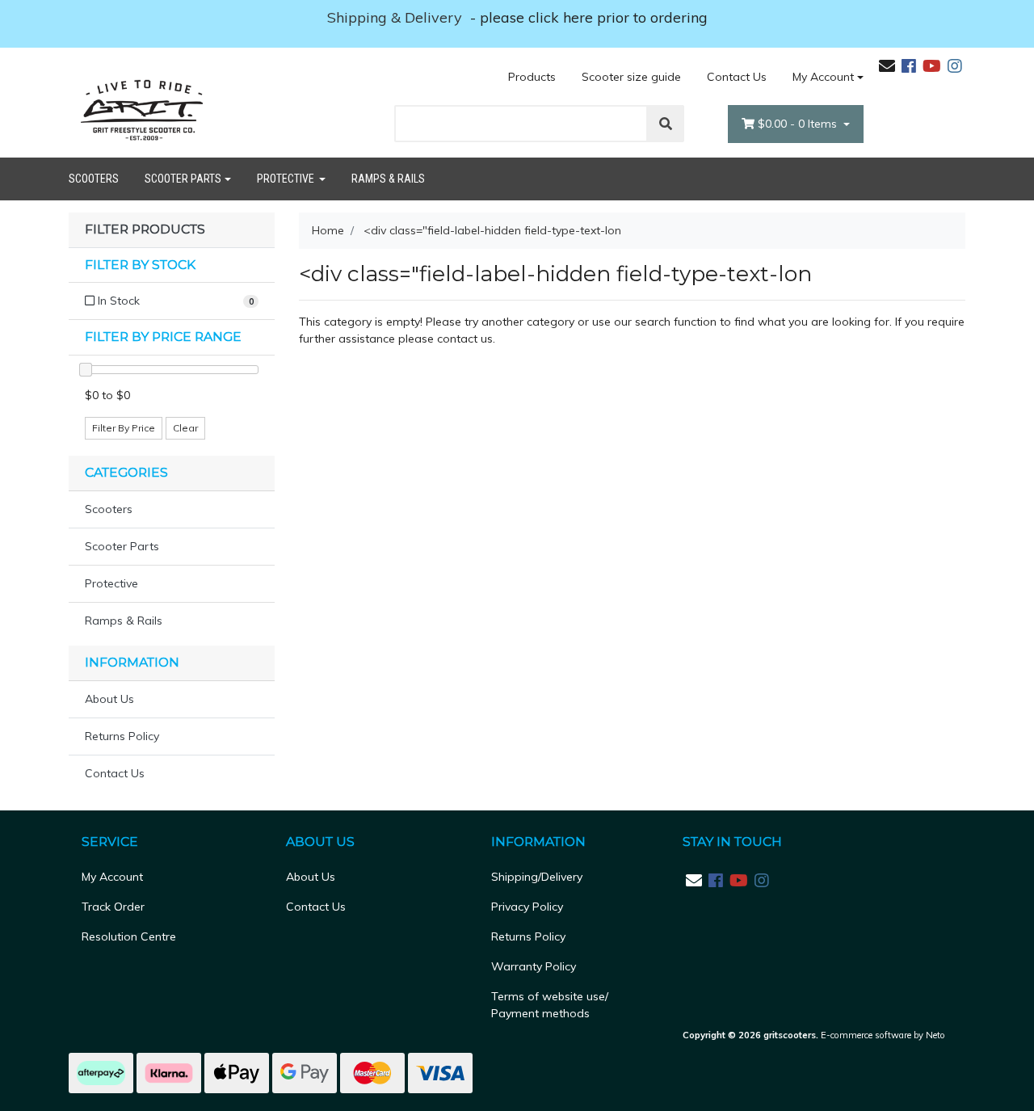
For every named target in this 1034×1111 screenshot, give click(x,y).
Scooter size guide (631, 76)
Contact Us (737, 76)
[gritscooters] (142, 109)
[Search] (665, 123)
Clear (185, 428)
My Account (823, 76)
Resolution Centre (129, 936)
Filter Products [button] (145, 229)
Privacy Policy (527, 906)
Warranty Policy (533, 966)
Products (532, 76)
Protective (287, 178)
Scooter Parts (183, 178)
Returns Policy (122, 736)
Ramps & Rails (388, 178)
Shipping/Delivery (536, 876)
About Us (109, 699)
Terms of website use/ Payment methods (549, 1005)
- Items (799, 123)
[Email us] (887, 66)
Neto (935, 1035)
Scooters (94, 178)
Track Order (113, 906)
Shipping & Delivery (396, 17)
